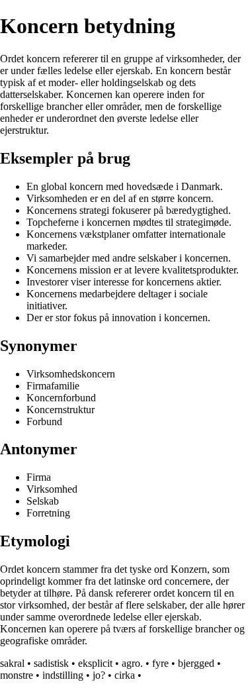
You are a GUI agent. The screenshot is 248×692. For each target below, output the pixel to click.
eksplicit (95, 663)
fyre (160, 663)
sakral (12, 663)
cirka (124, 675)
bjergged (196, 663)
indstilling (62, 675)
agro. (132, 663)
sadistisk (51, 663)
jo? (99, 675)
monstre (16, 675)
